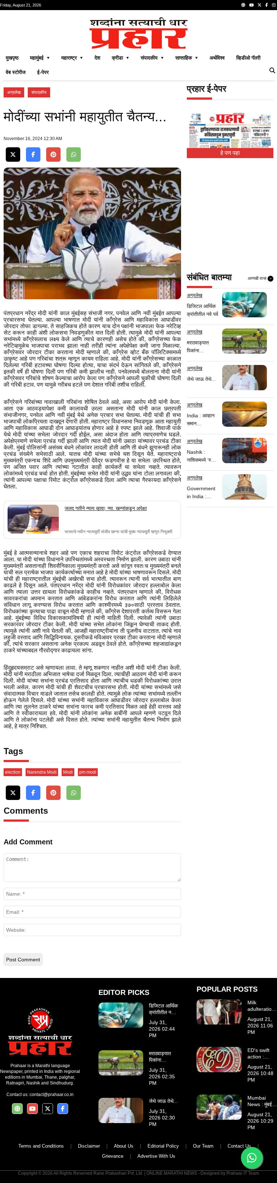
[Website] (243, 5)
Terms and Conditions (41, 1146)
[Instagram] (274, 5)
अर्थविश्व (217, 58)
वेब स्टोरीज (16, 72)
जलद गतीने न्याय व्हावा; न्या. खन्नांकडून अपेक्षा (106, 508)
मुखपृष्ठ (12, 58)
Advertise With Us (156, 1156)
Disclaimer (89, 1146)
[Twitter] (259, 5)
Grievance (112, 1156)
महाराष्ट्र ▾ (72, 58)
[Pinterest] (53, 155)
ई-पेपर (43, 72)
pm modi (87, 772)
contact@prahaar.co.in (52, 1094)
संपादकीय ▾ (152, 58)
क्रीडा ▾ (120, 58)
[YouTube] (251, 5)
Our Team (203, 1146)
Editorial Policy (163, 1146)
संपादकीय (39, 92)
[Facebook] (266, 5)
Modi (68, 772)
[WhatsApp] (73, 155)
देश (97, 58)
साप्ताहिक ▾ (186, 58)
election (13, 772)
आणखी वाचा (260, 278)
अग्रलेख (14, 92)
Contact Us (239, 1146)
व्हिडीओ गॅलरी (248, 58)
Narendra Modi (42, 772)
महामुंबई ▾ (40, 58)
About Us (123, 1146)
